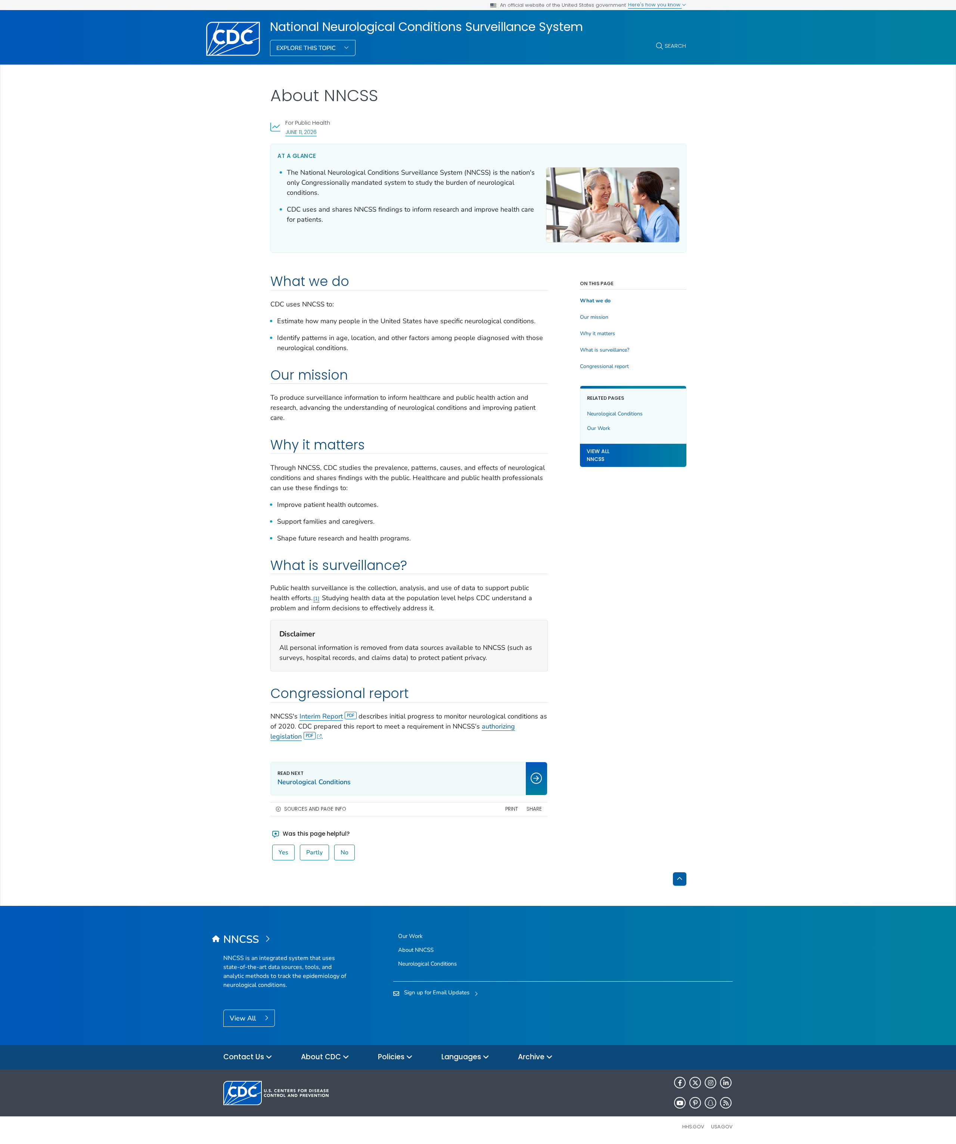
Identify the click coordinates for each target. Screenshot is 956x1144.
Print (511, 809)
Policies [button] (392, 1057)
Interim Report (321, 716)
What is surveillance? (604, 350)
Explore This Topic (306, 48)
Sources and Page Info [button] (315, 809)
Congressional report (604, 366)
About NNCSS (416, 950)
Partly (314, 852)
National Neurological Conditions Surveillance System (426, 27)
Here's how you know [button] (655, 4)
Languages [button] (462, 1057)
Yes (283, 852)
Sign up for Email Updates (436, 992)
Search (675, 46)
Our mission (594, 317)
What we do (595, 300)
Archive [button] (532, 1057)
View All (244, 1018)
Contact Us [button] (244, 1057)
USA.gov (722, 1126)
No (344, 852)
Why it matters (597, 333)
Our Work (598, 428)
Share (534, 809)
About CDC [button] (322, 1057)
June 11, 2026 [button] (301, 132)
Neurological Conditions (615, 413)
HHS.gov (693, 1126)
